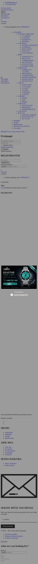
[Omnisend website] (19, 293)
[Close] (34, 268)
